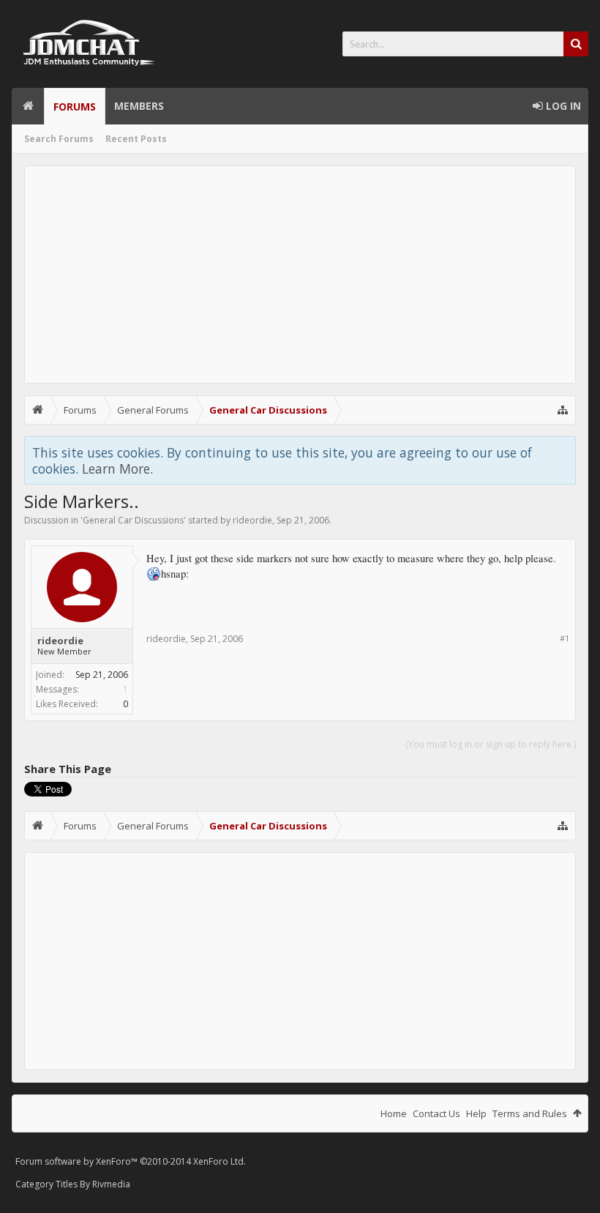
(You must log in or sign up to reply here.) (490, 744)
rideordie (252, 520)
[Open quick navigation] (562, 410)
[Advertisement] (300, 274)
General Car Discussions (133, 520)
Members (139, 106)
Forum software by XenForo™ (130, 1161)
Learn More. (117, 468)
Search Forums (59, 139)
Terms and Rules (529, 1113)
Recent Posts (136, 139)
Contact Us (436, 1113)
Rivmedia (111, 1184)
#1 (564, 637)
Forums (74, 106)
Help (476, 1113)
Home (28, 106)
